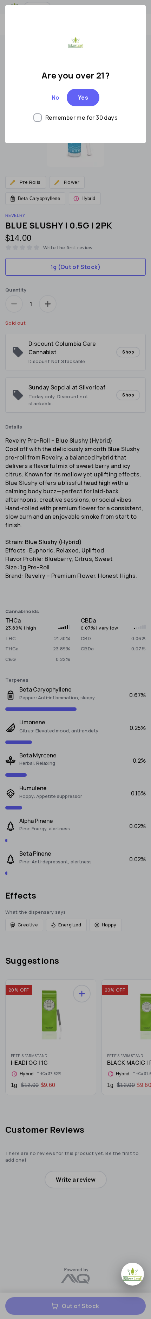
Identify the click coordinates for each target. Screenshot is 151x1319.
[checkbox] (75, 117)
